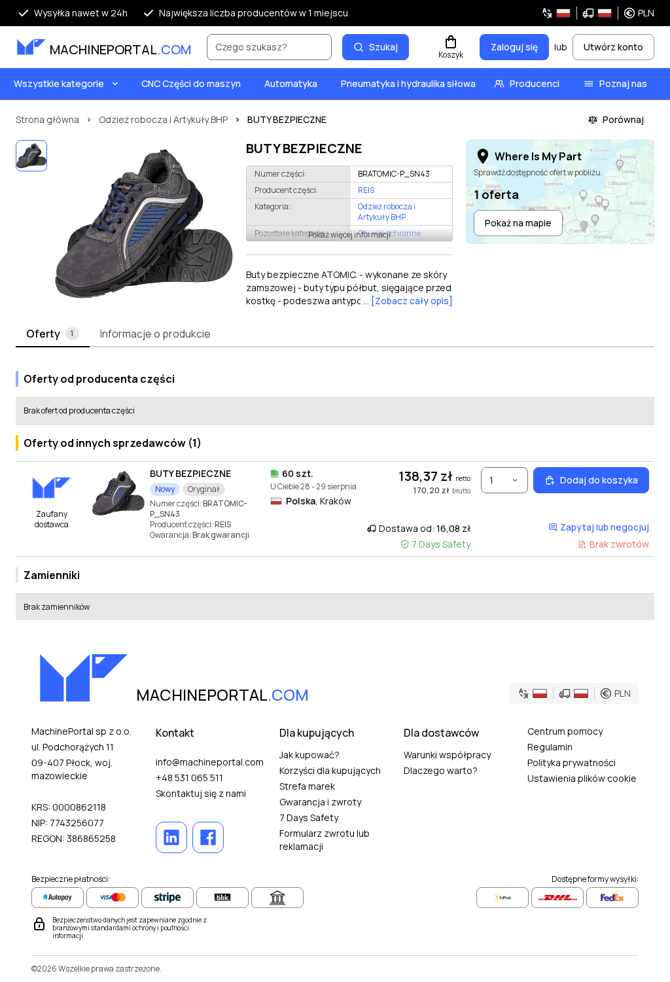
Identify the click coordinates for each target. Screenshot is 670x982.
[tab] (53, 334)
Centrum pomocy (565, 731)
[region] (144, 223)
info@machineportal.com (210, 762)
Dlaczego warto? (441, 770)
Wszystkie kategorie (59, 83)
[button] (597, 13)
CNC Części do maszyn (191, 83)
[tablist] (335, 334)
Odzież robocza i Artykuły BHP (386, 212)
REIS (366, 190)
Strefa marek (307, 786)
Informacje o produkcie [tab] (155, 333)
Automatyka (290, 83)
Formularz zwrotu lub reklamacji (324, 839)
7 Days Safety (308, 817)
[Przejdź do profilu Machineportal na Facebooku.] (208, 837)
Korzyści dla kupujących (330, 770)
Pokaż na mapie (518, 223)
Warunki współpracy (447, 754)
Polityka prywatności (571, 762)
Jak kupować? (309, 754)
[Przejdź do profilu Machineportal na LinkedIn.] (171, 837)
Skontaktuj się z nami (201, 793)
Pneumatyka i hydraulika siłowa (408, 83)
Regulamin (550, 747)
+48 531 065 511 (189, 777)
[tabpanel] (335, 490)
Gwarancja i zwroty (320, 802)
